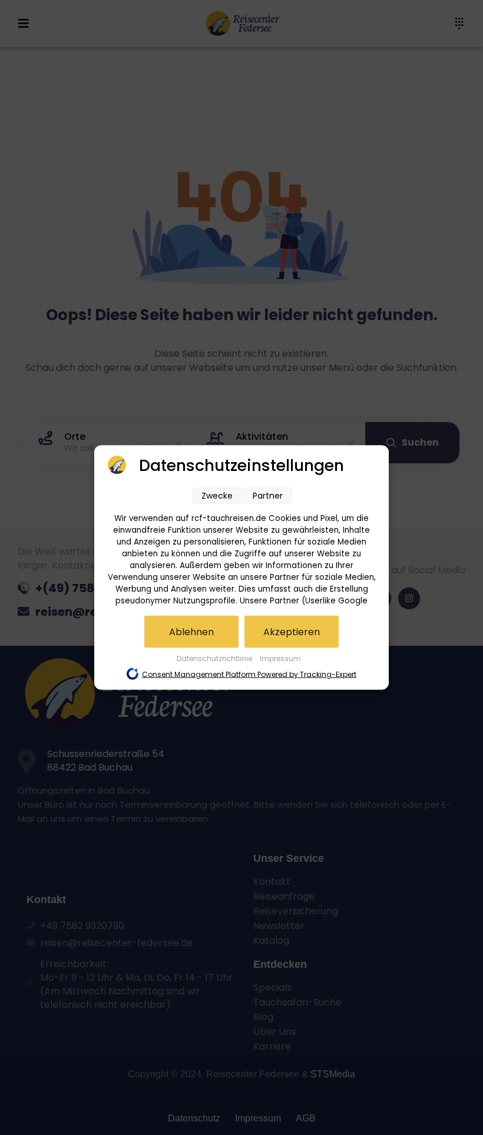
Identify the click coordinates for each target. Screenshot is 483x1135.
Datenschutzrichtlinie (215, 658)
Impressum (280, 658)
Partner (268, 496)
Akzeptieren (291, 632)
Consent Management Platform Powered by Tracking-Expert (249, 674)
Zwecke (217, 496)
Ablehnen (191, 632)
